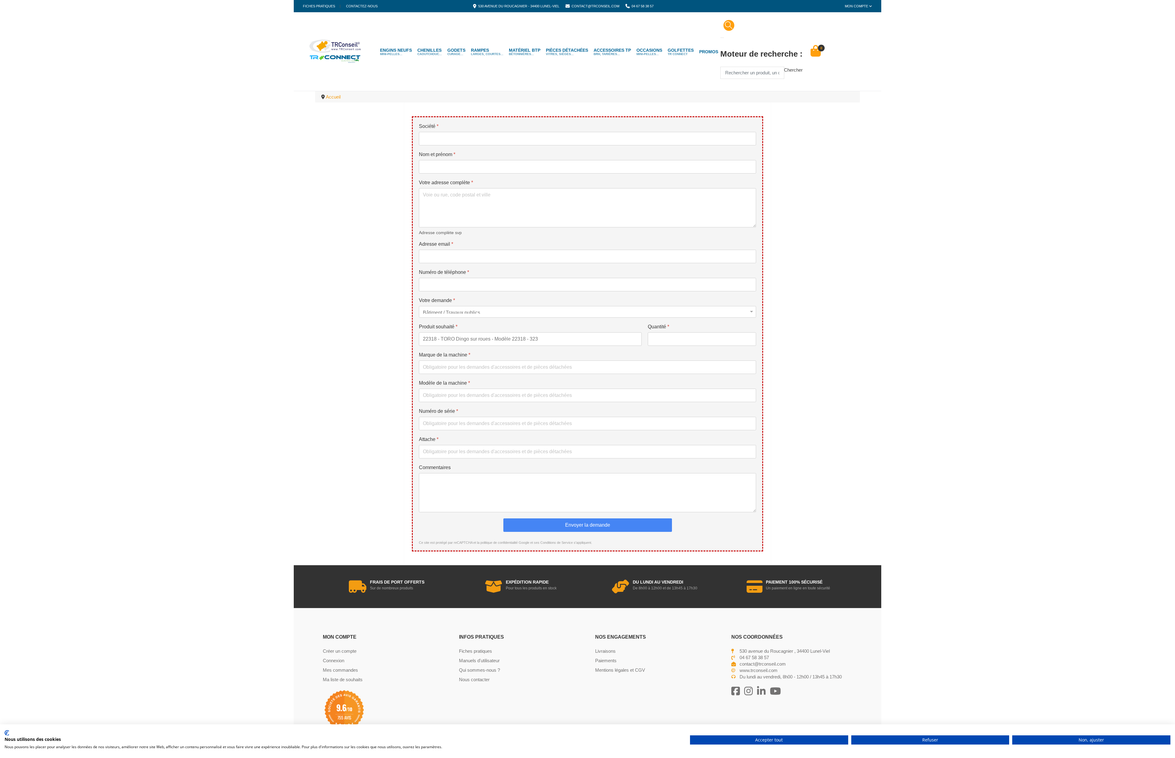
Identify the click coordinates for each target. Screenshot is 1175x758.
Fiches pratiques (319, 6)
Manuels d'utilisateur (479, 660)
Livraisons (605, 651)
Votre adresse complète (446, 182)
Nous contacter (474, 679)
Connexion (333, 660)
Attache (428, 439)
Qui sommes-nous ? (479, 670)
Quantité (658, 326)
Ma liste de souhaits (343, 679)
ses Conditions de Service (553, 542)
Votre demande (437, 300)
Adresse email (436, 244)
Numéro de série (438, 411)
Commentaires (435, 467)
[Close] (722, 37)
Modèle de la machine (444, 383)
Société (428, 126)
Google (524, 542)
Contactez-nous (362, 6)
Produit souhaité (438, 326)
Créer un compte (339, 651)
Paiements (606, 660)
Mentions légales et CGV (620, 670)
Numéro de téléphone (444, 272)
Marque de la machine (444, 354)
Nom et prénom (437, 154)
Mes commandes (340, 670)
